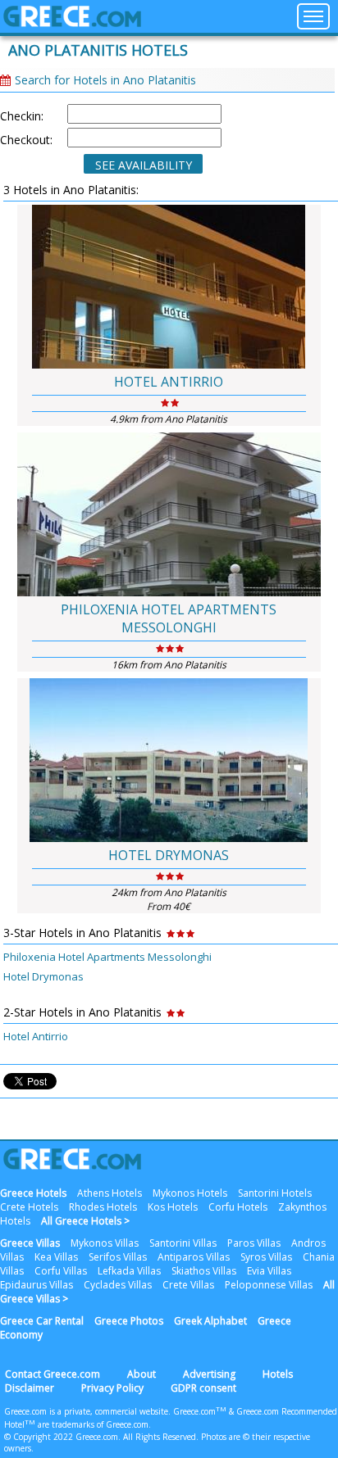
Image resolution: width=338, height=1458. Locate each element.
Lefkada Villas (129, 1271)
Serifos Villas (118, 1257)
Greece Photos (128, 1321)
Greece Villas (30, 1243)
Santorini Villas (183, 1243)
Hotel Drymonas (168, 855)
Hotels (278, 1374)
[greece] (72, 22)
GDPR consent (203, 1388)
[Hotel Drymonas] (169, 760)
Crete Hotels (29, 1207)
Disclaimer (29, 1388)
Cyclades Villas (118, 1285)
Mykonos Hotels (190, 1193)
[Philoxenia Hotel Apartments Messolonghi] (169, 514)
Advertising (209, 1374)
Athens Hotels (109, 1193)
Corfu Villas (60, 1271)
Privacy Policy (112, 1388)
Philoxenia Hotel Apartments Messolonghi (168, 618)
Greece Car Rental (42, 1321)
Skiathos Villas (203, 1271)
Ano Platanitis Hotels (98, 50)
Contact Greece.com (52, 1374)
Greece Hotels (33, 1193)
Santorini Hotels (275, 1193)
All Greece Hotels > (85, 1221)
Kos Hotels (173, 1207)
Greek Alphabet (210, 1321)
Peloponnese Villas (269, 1285)
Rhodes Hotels (103, 1207)
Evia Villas (269, 1271)
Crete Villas (188, 1285)
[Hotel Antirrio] (169, 287)
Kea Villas (56, 1257)
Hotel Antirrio (168, 382)
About (141, 1374)
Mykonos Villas (105, 1243)
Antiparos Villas (194, 1257)
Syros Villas (266, 1257)
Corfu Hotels (237, 1207)
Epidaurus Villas (36, 1285)
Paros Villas (254, 1243)
